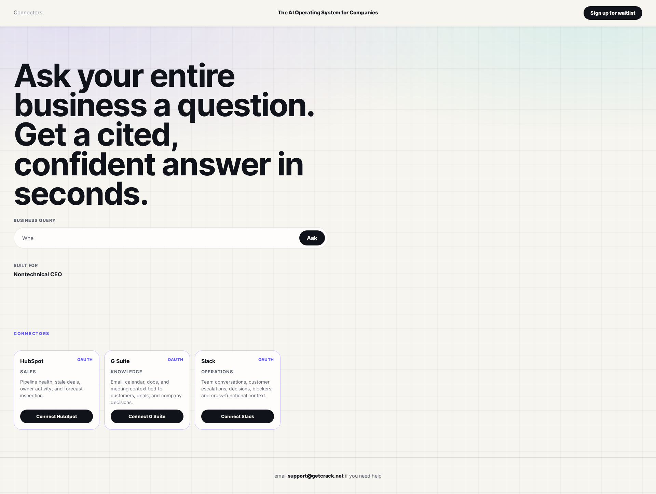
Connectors (28, 12)
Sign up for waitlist (613, 13)
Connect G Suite (146, 416)
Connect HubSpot (56, 416)
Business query (35, 220)
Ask (312, 238)
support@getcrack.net (316, 476)
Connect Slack (237, 416)
